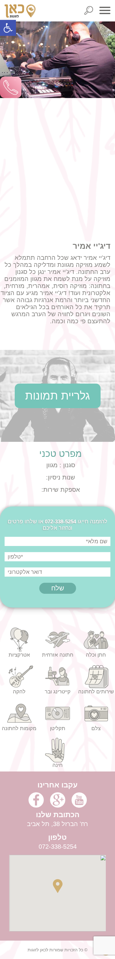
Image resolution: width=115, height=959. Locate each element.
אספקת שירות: (60, 489)
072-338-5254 (60, 522)
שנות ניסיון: (60, 477)
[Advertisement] (57, 155)
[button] (8, 28)
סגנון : (66, 465)
